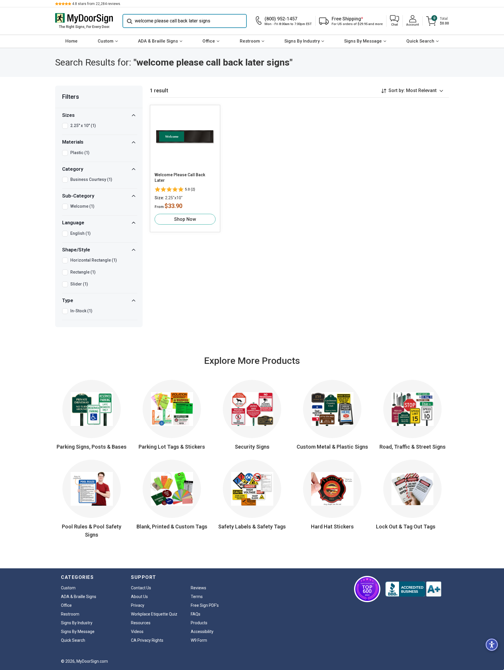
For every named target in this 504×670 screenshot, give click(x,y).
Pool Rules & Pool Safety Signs (91, 530)
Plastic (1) (80, 152)
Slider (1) (79, 284)
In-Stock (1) (81, 310)
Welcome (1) (82, 206)
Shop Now (185, 219)
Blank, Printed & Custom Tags (171, 526)
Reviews (198, 588)
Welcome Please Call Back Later (180, 177)
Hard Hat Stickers (332, 526)
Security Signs (252, 447)
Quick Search (420, 41)
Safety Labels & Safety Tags (252, 526)
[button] (394, 21)
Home (71, 41)
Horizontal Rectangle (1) (93, 260)
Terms (197, 596)
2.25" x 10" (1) (83, 125)
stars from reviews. (96, 4)
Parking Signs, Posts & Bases (92, 447)
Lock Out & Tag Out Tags (405, 526)
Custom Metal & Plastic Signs (332, 447)
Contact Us (141, 588)
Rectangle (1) (83, 272)
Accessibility (202, 631)
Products (199, 622)
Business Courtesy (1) (91, 179)
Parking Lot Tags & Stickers (172, 447)
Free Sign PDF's (205, 605)
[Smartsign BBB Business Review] (413, 589)
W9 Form (199, 640)
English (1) (80, 233)
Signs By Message (363, 41)
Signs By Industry (302, 41)
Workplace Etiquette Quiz (154, 614)
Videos (137, 631)
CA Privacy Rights (147, 640)
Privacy (137, 605)
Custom (105, 41)
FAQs (195, 614)
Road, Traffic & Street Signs (412, 447)
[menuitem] (71, 41)
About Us (139, 596)
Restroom (250, 41)
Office (208, 41)
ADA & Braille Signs (158, 41)
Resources (140, 622)
